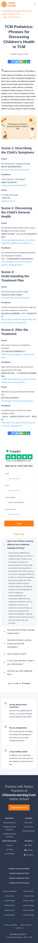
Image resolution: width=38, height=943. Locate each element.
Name (7, 473)
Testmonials (28, 822)
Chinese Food (28, 896)
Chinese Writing (28, 905)
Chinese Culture (28, 901)
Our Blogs (9, 849)
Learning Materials (9, 822)
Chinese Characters (9, 891)
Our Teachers (28, 827)
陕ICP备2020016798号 (18, 934)
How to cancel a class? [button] (17, 654)
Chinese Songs (28, 915)
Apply (19, 523)
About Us (9, 845)
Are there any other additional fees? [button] (19, 672)
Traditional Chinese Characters (9, 835)
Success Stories (28, 910)
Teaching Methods (28, 831)
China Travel (9, 896)
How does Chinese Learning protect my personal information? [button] (19, 643)
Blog (5, 17)
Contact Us (19, 928)
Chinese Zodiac (9, 901)
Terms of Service (26, 925)
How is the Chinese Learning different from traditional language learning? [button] (20, 544)
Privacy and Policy (10, 925)
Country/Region (10, 497)
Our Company (9, 853)
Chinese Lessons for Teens (19, 878)
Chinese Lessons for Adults (19, 869)
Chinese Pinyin (9, 905)
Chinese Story (9, 910)
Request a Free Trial (19, 807)
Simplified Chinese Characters (9, 828)
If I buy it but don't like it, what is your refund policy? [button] (20, 662)
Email (7, 485)
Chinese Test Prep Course (19, 883)
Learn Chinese (14, 17)
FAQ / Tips (19, 534)
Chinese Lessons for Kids (19, 873)
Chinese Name (28, 891)
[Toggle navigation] (35, 4)
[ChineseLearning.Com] (8, 4)
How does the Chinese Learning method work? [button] (20, 631)
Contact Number (10, 509)
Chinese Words (9, 915)
